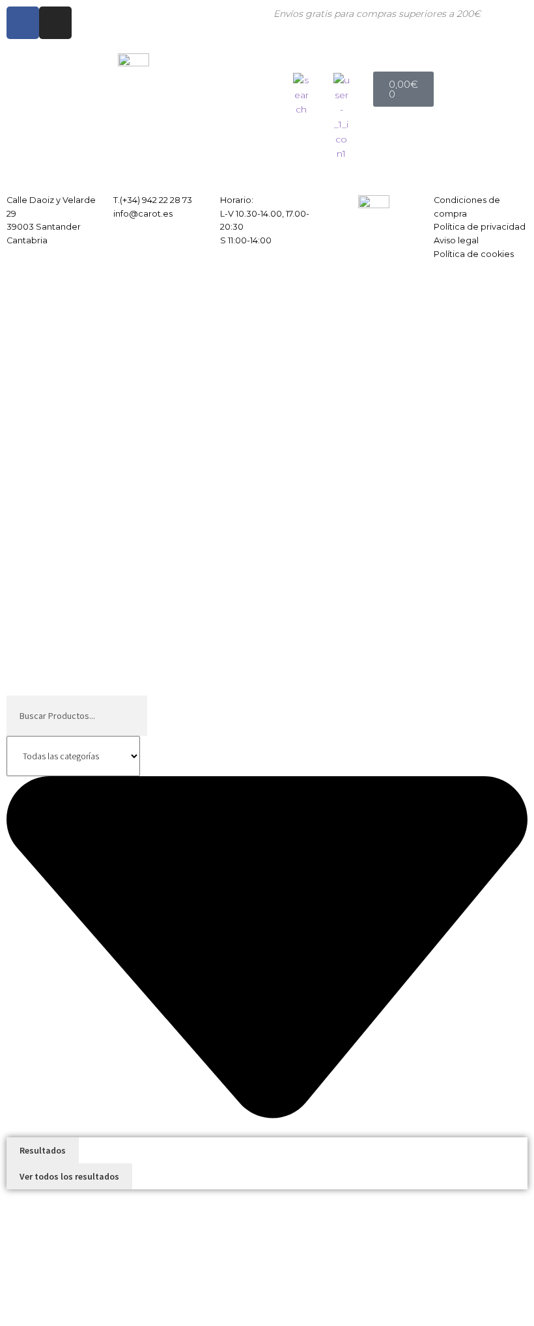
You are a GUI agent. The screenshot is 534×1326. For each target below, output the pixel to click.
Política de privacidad (480, 227)
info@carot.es (143, 214)
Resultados (43, 1150)
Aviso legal (456, 240)
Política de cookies (474, 254)
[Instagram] (55, 23)
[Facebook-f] (23, 23)
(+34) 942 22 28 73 (156, 200)
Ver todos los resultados (69, 1176)
